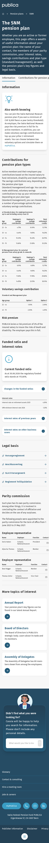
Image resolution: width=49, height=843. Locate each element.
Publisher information (12, 828)
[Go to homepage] (10, 5)
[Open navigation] (24, 836)
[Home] (3, 14)
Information (8, 77)
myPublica (10, 145)
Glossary (6, 772)
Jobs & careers (9, 794)
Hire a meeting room (12, 787)
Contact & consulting (12, 779)
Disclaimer (32, 828)
